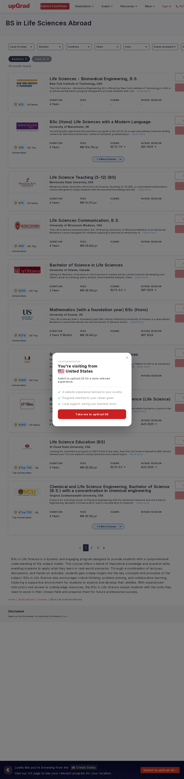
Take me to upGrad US (92, 414)
